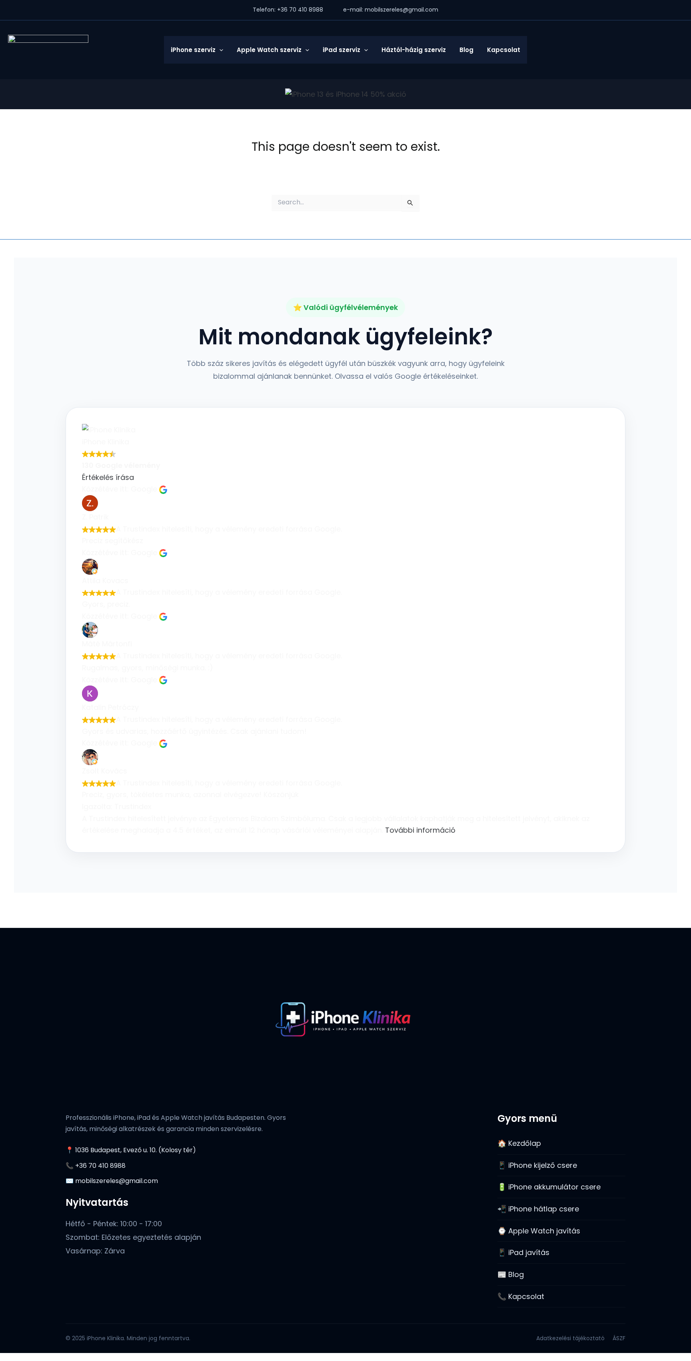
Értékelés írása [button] (108, 477)
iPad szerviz (341, 50)
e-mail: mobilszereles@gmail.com (390, 10)
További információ (420, 830)
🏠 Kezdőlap (519, 1143)
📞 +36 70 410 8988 (96, 1165)
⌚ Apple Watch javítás (538, 1231)
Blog (466, 50)
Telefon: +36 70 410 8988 (288, 10)
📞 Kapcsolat (520, 1296)
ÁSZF (619, 1338)
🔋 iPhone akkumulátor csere (549, 1187)
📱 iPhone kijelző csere (537, 1165)
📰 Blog (510, 1274)
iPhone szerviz (193, 50)
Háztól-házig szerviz (413, 50)
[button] (219, 50)
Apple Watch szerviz (269, 50)
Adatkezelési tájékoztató (570, 1338)
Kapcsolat (503, 50)
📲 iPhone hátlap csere (538, 1209)
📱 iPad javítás (523, 1252)
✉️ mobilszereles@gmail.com (112, 1180)
